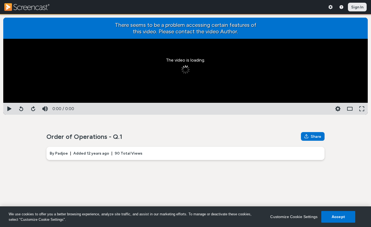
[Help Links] (341, 7)
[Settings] (330, 7)
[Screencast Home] (30, 7)
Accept (338, 217)
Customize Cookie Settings (293, 217)
